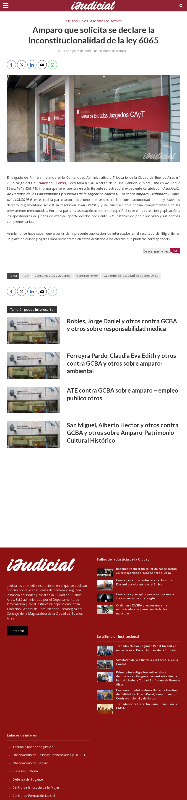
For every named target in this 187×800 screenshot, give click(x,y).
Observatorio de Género (30, 763)
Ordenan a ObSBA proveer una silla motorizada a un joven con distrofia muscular (141, 609)
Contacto (17, 631)
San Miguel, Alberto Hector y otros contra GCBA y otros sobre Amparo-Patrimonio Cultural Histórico (123, 432)
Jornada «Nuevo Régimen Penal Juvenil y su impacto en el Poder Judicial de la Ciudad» (147, 648)
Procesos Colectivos (106, 21)
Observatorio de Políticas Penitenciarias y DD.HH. (49, 755)
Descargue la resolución (161, 251)
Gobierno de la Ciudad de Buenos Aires (131, 276)
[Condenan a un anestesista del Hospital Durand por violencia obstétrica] (105, 585)
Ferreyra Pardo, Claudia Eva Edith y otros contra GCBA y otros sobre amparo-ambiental (121, 363)
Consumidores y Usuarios (52, 276)
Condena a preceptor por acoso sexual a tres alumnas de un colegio (145, 596)
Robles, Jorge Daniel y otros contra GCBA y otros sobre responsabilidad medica (122, 324)
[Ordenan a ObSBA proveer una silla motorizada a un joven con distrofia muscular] (105, 609)
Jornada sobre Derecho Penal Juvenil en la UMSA (146, 706)
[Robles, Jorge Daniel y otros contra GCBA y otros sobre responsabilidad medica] (33, 330)
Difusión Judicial (77, 21)
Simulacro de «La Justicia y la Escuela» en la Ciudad (147, 662)
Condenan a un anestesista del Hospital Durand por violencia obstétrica (144, 582)
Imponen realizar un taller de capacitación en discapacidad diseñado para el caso (146, 571)
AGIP (26, 276)
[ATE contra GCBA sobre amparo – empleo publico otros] (33, 399)
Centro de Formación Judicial (34, 795)
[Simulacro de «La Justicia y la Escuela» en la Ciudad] (105, 664)
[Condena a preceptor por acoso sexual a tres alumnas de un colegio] (105, 597)
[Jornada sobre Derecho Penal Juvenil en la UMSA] (105, 709)
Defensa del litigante (28, 779)
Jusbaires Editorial (26, 771)
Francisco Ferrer (87, 276)
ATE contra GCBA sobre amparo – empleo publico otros (122, 394)
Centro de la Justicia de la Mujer (36, 787)
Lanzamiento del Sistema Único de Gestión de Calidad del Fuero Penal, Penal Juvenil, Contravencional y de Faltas (147, 694)
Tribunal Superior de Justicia (33, 747)
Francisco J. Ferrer (52, 183)
